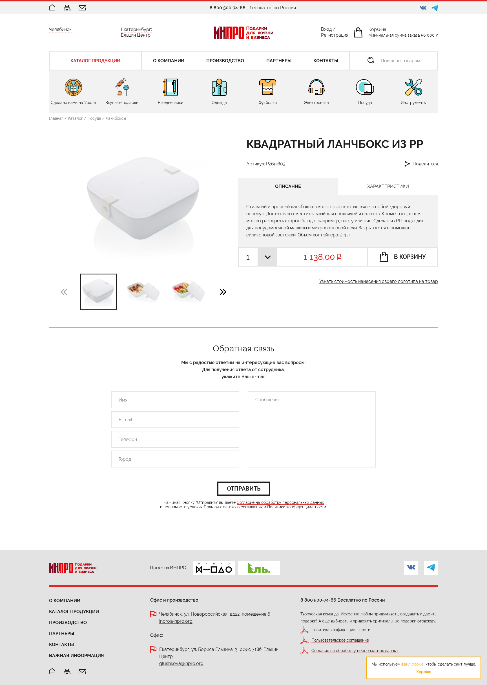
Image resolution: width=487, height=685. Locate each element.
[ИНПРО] (243, 32)
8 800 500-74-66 (227, 7)
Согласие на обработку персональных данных (280, 502)
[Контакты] (82, 8)
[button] (223, 292)
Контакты (61, 644)
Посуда (94, 118)
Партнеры (61, 633)
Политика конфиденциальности (340, 630)
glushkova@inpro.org (181, 664)
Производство (68, 622)
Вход (326, 30)
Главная (56, 118)
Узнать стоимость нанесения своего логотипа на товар (378, 282)
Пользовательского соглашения (233, 507)
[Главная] (52, 7)
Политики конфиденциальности (296, 507)
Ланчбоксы (116, 118)
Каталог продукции (74, 611)
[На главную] (52, 671)
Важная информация (76, 655)
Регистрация (334, 36)
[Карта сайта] (67, 8)
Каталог (75, 118)
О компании (64, 600)
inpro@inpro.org (175, 621)
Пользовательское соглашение (340, 640)
